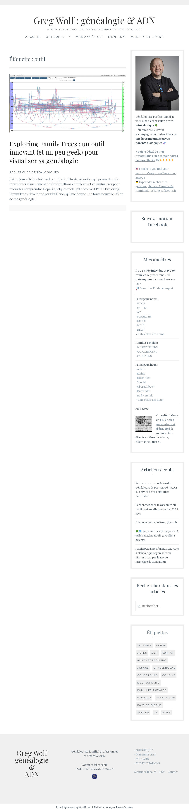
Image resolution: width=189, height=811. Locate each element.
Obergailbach (145, 386)
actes (142, 652)
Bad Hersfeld (145, 395)
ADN (154, 652)
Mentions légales (145, 772)
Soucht (141, 382)
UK (156, 712)
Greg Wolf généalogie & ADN (32, 763)
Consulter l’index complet (156, 288)
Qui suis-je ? (58, 37)
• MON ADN (141, 759)
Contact (173, 772)
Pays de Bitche (149, 705)
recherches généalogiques (34, 172)
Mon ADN (116, 37)
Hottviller (143, 377)
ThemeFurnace (124, 807)
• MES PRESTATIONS (147, 763)
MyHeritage (165, 697)
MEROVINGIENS (147, 347)
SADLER (142, 308)
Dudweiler (144, 391)
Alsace (143, 667)
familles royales (152, 690)
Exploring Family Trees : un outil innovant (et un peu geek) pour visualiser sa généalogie (56, 152)
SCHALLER (144, 316)
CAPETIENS (144, 356)
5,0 (156, 156)
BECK (140, 329)
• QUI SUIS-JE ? (143, 750)
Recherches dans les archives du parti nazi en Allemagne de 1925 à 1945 (156, 509)
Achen (141, 369)
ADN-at (168, 652)
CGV (162, 772)
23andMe (144, 645)
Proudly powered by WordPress (74, 807)
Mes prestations (147, 37)
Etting (141, 373)
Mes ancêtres (89, 37)
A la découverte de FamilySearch (156, 522)
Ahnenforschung (152, 660)
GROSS (141, 321)
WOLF (141, 303)
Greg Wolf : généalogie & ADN (95, 20)
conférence (147, 675)
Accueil (33, 37)
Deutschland (148, 682)
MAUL (141, 325)
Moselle (144, 697)
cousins (169, 675)
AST (139, 312)
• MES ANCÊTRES (145, 754)
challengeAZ (164, 667)
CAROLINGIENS (147, 351)
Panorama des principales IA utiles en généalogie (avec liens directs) (157, 535)
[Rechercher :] (157, 606)
